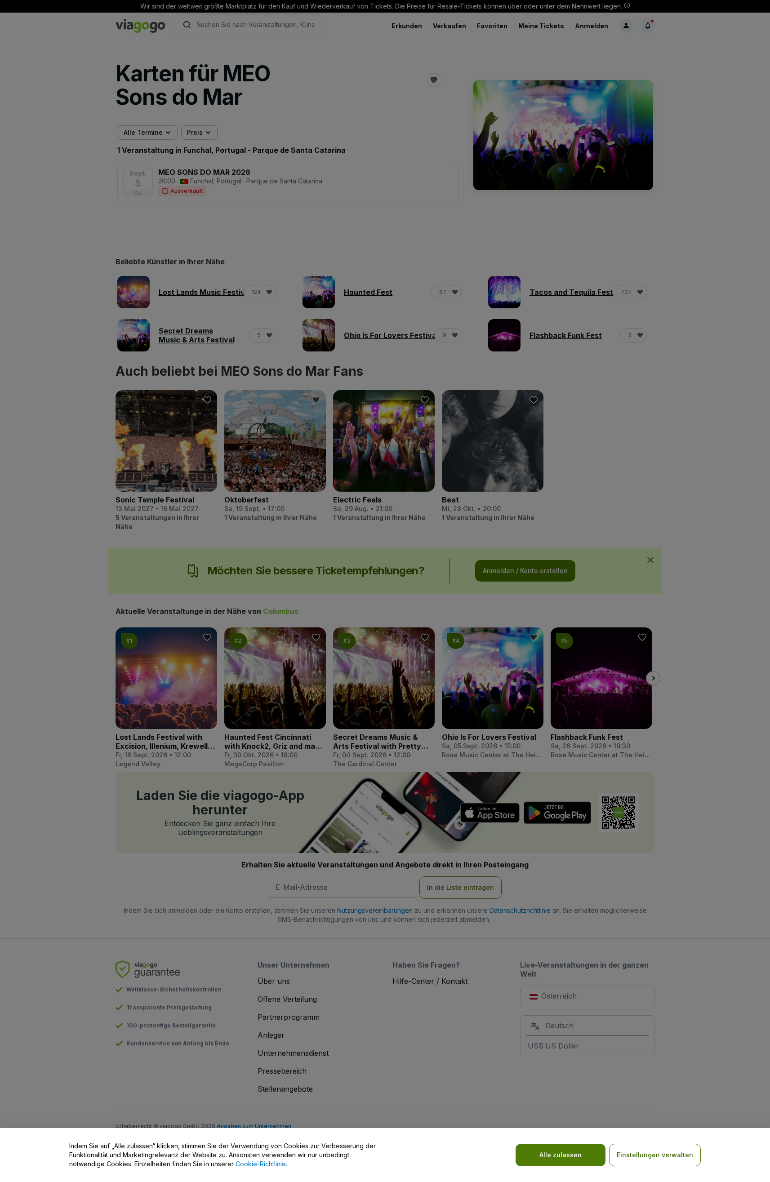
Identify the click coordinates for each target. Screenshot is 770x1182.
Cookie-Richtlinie (261, 1164)
